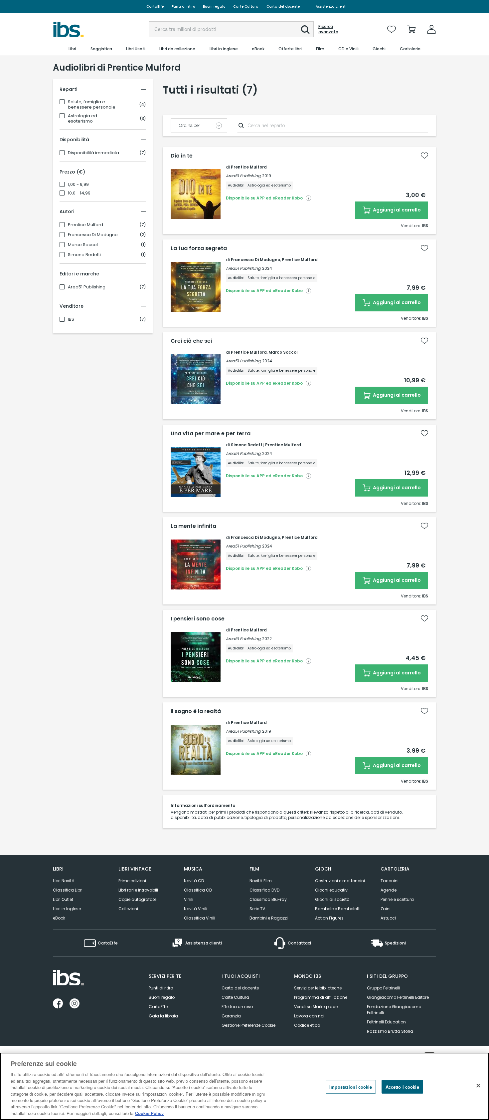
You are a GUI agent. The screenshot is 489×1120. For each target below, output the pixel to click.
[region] (244, 1086)
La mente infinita (193, 526)
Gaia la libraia (163, 1016)
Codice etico (307, 1025)
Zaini (386, 909)
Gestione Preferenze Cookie (248, 1025)
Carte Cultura (245, 6)
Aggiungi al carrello (396, 209)
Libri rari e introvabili (138, 890)
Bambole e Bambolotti (338, 909)
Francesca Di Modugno (93, 234)
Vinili (188, 899)
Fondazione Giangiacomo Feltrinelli (394, 1009)
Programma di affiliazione (320, 997)
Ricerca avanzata (328, 29)
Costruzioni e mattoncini (340, 881)
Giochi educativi (332, 890)
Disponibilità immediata (93, 153)
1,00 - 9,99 (78, 184)
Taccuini (390, 881)
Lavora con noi (309, 1016)
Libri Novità (64, 881)
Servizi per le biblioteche (318, 988)
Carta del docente (283, 6)
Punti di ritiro (183, 6)
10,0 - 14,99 (79, 193)
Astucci (388, 918)
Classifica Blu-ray (268, 899)
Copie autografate (137, 899)
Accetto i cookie (402, 1087)
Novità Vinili (195, 909)
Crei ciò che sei (191, 341)
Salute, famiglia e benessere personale (91, 104)
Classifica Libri (67, 890)
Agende (389, 890)
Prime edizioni (132, 881)
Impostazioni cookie (350, 1087)
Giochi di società (332, 899)
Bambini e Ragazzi (268, 918)
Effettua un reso (237, 1006)
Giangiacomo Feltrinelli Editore (398, 997)
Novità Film (260, 881)
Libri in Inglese (67, 909)
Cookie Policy (149, 1113)
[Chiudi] (478, 1085)
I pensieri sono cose (198, 618)
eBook (59, 918)
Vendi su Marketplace (316, 1006)
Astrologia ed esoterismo (82, 118)
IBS (71, 319)
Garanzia (231, 1016)
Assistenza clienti (331, 6)
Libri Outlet (63, 899)
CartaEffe (155, 6)
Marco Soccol (83, 244)
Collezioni (128, 909)
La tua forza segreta (199, 248)
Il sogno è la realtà (196, 711)
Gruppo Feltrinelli (383, 988)
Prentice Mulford (85, 224)
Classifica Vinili (199, 918)
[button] (305, 29)
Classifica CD (198, 890)
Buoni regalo (214, 6)
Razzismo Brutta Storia (390, 1031)
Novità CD (194, 881)
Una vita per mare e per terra (210, 433)
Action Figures (329, 918)
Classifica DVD (264, 890)
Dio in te (182, 156)
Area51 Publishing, (243, 176)
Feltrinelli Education (386, 1022)
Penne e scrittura (397, 899)
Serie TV (257, 909)
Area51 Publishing (86, 287)
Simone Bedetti (84, 254)
